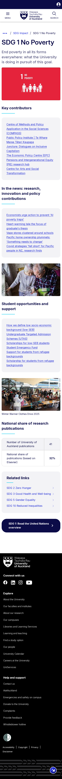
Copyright (22, 747)
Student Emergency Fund (22, 347)
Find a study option (13, 640)
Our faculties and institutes (17, 606)
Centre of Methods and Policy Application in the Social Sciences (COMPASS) (27, 129)
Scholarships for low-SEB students (27, 343)
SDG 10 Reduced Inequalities (24, 505)
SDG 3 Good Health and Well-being (29, 493)
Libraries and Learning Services (20, 626)
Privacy (34, 747)
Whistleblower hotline (14, 724)
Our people (9, 646)
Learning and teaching (15, 633)
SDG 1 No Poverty (44, 33)
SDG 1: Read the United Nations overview (29, 525)
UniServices (9, 667)
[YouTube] (29, 582)
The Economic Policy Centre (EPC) (28, 155)
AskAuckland (10, 690)
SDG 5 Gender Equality (21, 499)
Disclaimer (8, 751)
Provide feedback (12, 717)
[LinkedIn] (13, 582)
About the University (14, 599)
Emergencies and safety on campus (22, 697)
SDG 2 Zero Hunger (19, 488)
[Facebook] (5, 582)
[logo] (31, 15)
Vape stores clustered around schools (29, 232)
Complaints (9, 710)
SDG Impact (20, 33)
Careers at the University (16, 660)
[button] (59, 4)
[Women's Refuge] (7, 740)
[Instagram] (21, 582)
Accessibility (8, 747)
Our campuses (11, 619)
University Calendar (13, 653)
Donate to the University (16, 704)
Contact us (9, 683)
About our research (13, 613)
